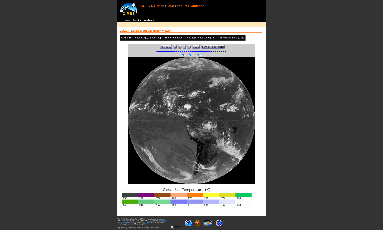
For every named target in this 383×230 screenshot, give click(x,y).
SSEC (151, 220)
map (201, 55)
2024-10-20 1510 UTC (213, 47)
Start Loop (166, 47)
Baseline (137, 20)
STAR (145, 224)
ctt (185, 55)
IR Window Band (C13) (231, 37)
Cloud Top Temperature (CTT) (200, 37)
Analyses (149, 20)
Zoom (196, 47)
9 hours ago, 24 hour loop (148, 37)
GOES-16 (126, 37)
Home (127, 20)
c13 (192, 55)
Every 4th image (173, 37)
